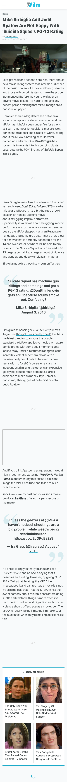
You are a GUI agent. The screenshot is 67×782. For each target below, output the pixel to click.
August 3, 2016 (34, 312)
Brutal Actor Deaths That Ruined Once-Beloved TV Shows (16, 755)
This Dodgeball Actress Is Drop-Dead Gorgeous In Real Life (48, 756)
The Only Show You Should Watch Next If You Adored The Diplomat (17, 711)
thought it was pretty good (33, 334)
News (5, 14)
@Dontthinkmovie (44, 290)
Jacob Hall (11, 37)
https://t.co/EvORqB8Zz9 (33, 538)
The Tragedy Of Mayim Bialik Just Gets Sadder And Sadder (46, 711)
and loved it (21, 210)
